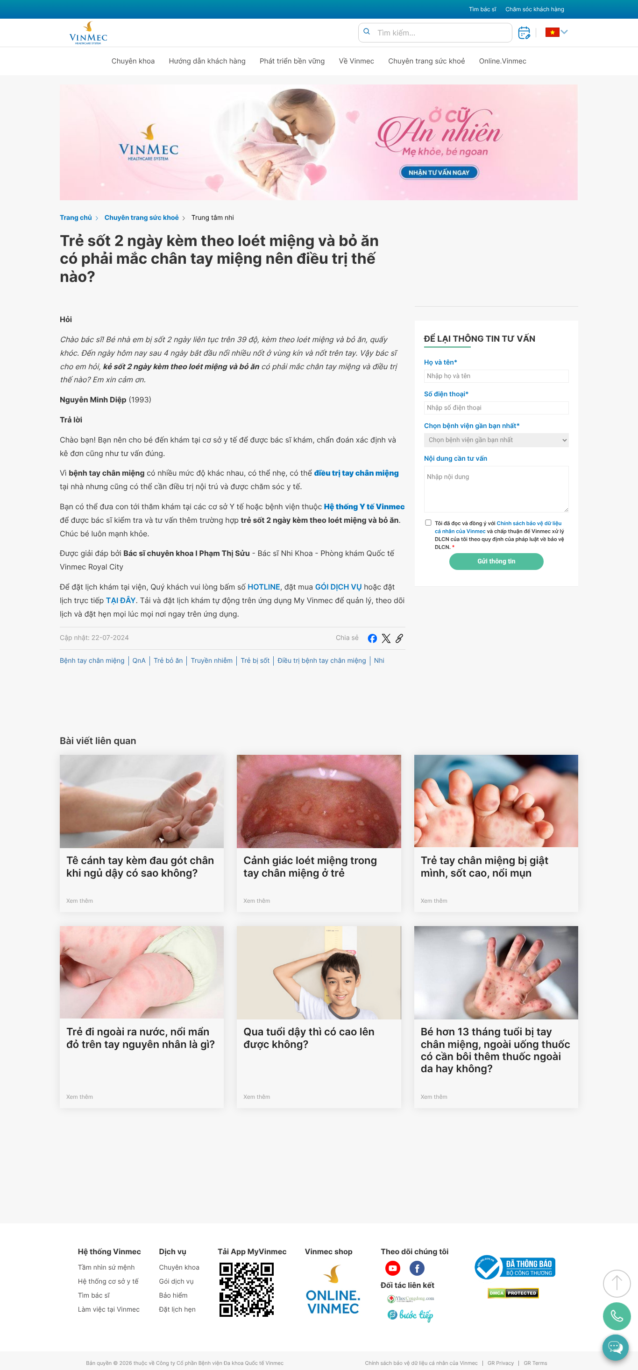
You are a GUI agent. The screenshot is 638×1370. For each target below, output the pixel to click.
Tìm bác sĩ (482, 9)
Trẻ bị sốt (255, 661)
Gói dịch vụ (176, 1282)
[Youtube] (392, 1268)
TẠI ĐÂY (121, 600)
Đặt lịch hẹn (177, 1310)
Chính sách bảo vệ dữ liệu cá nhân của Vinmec (421, 1363)
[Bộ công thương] (513, 1267)
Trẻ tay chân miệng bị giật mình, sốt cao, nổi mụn (485, 867)
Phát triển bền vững (292, 60)
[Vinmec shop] (333, 1290)
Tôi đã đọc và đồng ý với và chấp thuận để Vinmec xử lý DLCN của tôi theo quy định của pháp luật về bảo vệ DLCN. (499, 535)
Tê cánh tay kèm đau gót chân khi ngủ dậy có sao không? (140, 867)
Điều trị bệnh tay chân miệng (321, 661)
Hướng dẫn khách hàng (207, 60)
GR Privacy (501, 1363)
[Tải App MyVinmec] (247, 1290)
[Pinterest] (399, 638)
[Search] (366, 32)
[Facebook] (372, 638)
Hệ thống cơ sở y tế (108, 1282)
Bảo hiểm (173, 1296)
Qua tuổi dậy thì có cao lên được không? (309, 1038)
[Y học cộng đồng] (411, 1299)
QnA (139, 661)
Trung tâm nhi (212, 218)
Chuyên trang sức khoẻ (426, 60)
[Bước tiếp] (411, 1315)
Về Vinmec (357, 60)
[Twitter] (386, 638)
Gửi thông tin (496, 561)
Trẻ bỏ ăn (168, 661)
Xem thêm (79, 900)
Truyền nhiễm (212, 661)
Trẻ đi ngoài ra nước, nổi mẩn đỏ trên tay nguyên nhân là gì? (140, 1038)
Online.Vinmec (503, 60)
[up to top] (617, 1284)
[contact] (617, 1316)
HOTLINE (264, 586)
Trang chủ (76, 218)
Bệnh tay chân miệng (92, 661)
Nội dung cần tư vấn (455, 459)
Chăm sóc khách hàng (534, 9)
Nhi (379, 661)
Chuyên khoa (133, 60)
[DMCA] (513, 1293)
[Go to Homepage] (88, 32)
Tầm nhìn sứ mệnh (106, 1268)
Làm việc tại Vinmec (109, 1310)
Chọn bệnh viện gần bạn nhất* (472, 426)
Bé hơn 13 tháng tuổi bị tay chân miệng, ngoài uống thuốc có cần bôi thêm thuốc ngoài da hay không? (495, 1050)
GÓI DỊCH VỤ (338, 586)
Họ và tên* (440, 362)
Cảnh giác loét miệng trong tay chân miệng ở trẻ (310, 867)
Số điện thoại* (446, 394)
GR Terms (535, 1363)
